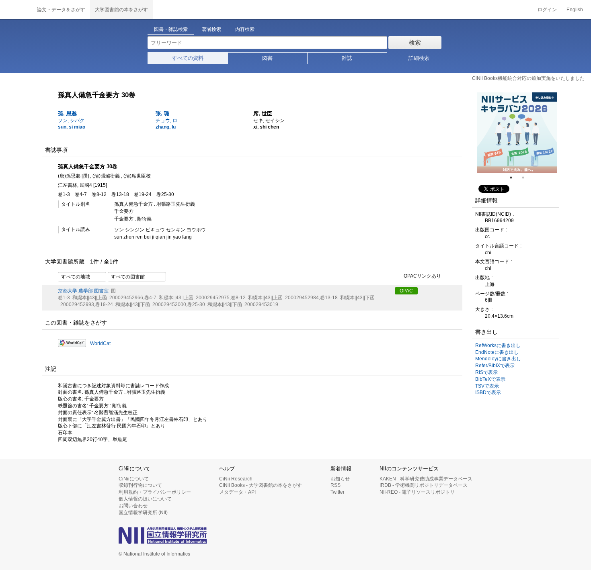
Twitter (337, 492)
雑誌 (347, 58)
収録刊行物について (140, 485)
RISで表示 (486, 372)
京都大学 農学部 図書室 (83, 291)
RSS (335, 485)
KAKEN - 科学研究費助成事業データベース (426, 479)
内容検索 (244, 29)
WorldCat (100, 343)
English (574, 9)
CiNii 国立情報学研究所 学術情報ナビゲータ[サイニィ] (16, 9)
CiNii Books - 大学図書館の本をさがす (260, 485)
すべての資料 (187, 58)
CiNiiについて (134, 479)
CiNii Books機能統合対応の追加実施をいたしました (528, 78)
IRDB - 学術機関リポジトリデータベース (424, 485)
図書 (267, 58)
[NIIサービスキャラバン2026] (517, 132)
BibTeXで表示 (490, 379)
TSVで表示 (487, 386)
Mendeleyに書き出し (498, 359)
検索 (415, 42)
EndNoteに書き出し (497, 352)
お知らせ (340, 479)
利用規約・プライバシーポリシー (155, 492)
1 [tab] (514, 178)
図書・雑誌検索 (171, 29)
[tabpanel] (517, 132)
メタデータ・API (237, 492)
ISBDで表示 (488, 392)
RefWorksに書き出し (498, 345)
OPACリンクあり (422, 276)
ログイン (547, 9)
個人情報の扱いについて (145, 499)
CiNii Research (235, 479)
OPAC (406, 291)
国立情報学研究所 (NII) (143, 512)
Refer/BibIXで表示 (495, 365)
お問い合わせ (133, 506)
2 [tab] (526, 178)
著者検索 (211, 29)
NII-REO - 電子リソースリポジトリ (417, 492)
